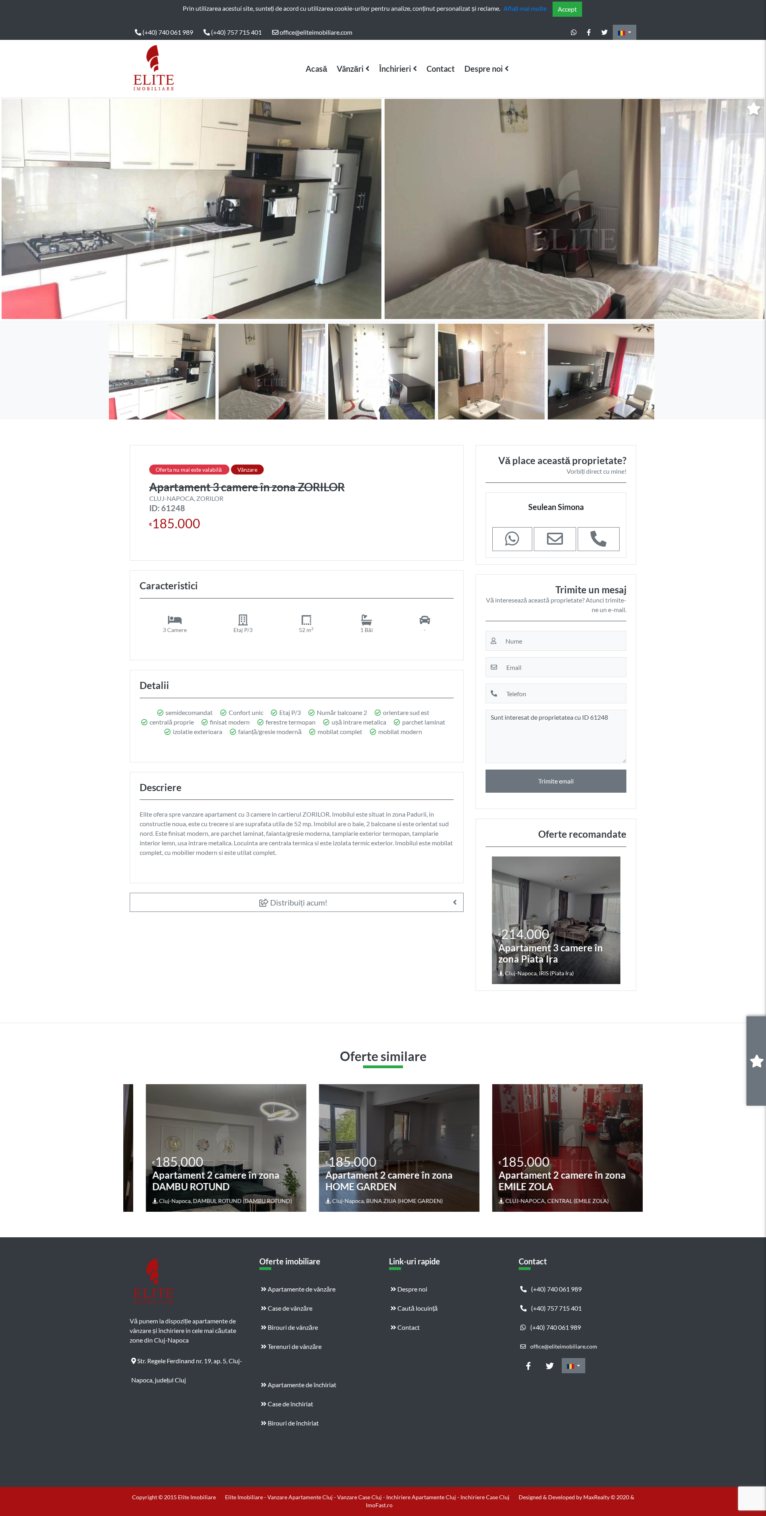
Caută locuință (417, 1308)
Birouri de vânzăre (292, 1327)
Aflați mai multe (525, 8)
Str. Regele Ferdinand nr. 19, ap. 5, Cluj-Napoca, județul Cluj (186, 1363)
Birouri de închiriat (293, 1423)
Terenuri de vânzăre (294, 1346)
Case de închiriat (290, 1404)
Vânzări (350, 68)
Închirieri (395, 68)
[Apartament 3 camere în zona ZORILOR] (191, 209)
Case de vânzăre (289, 1308)
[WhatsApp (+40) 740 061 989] (574, 32)
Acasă (316, 68)
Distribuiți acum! (298, 902)
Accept (567, 9)
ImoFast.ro (379, 1505)
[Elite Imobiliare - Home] (154, 68)
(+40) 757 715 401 (236, 32)
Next (753, 209)
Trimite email (556, 781)
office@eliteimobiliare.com (315, 32)
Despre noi (483, 68)
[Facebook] (589, 32)
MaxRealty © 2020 (606, 1497)
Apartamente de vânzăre (301, 1289)
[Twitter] (604, 32)
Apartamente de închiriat (301, 1384)
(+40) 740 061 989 (167, 32)
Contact (440, 68)
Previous (14, 209)
